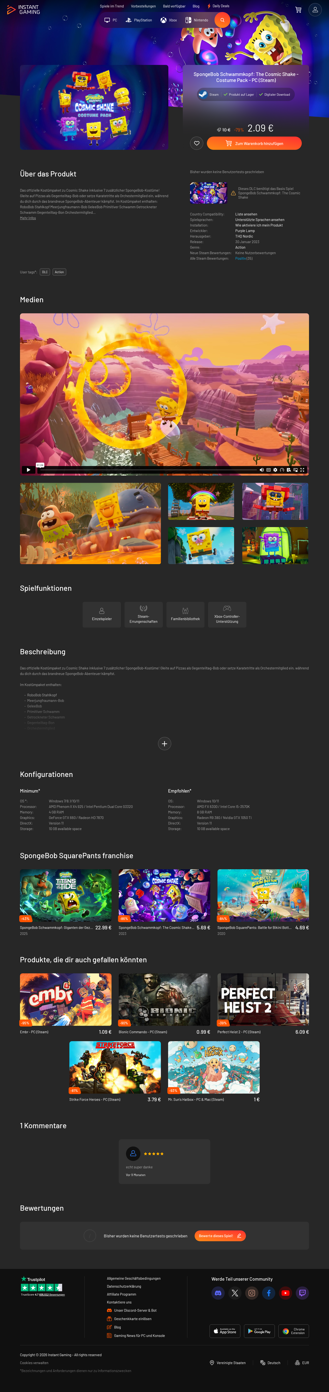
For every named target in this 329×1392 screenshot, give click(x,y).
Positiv (241, 258)
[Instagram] (251, 1293)
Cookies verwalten (34, 1363)
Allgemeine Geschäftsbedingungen (134, 1278)
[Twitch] (302, 1293)
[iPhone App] (225, 1331)
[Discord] (218, 1293)
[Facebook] (268, 1293)
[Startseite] (23, 10)
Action (240, 247)
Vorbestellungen (143, 6)
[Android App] (259, 1331)
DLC (45, 272)
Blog (196, 6)
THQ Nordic (244, 236)
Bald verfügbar (174, 6)
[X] (235, 1293)
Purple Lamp (245, 230)
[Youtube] (285, 1293)
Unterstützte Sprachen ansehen (259, 219)
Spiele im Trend (112, 6)
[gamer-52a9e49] (133, 1153)
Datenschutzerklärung (124, 1286)
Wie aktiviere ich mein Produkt (259, 225)
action (59, 272)
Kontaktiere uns (119, 1302)
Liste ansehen (246, 214)
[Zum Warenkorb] (298, 10)
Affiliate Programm (121, 1294)
